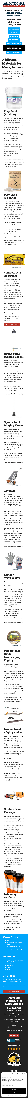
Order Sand (14, 36)
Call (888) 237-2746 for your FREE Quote (14, 13)
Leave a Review (14, 1045)
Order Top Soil (14, 40)
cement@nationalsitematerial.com (14, 1027)
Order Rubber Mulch (14, 43)
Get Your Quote (14, 991)
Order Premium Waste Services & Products (14, 48)
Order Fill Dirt (14, 29)
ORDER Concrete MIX (12, 324)
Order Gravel (14, 32)
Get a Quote (14, 1035)
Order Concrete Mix (14, 52)
